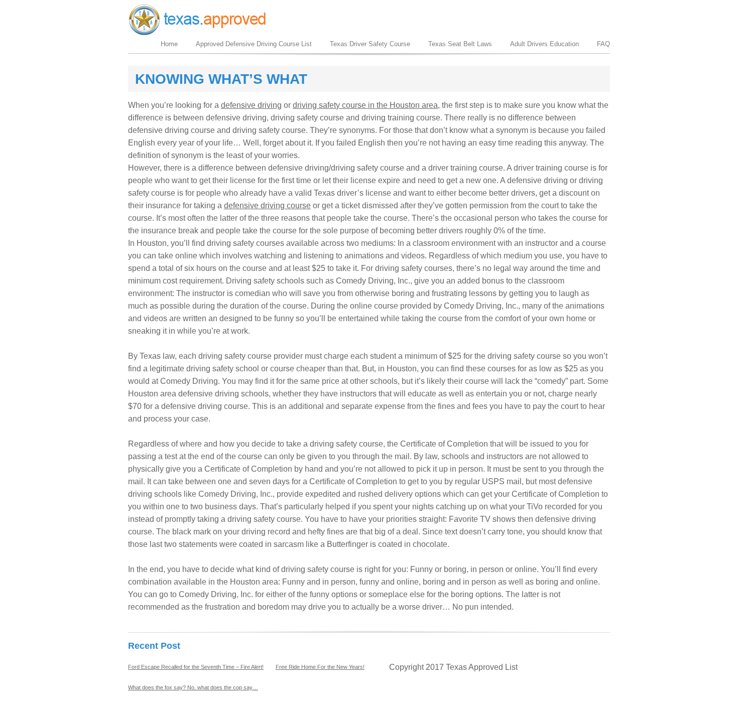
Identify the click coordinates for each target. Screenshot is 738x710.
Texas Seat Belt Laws (460, 44)
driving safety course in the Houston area (365, 105)
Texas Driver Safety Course (370, 44)
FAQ (603, 44)
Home (169, 44)
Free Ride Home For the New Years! (320, 667)
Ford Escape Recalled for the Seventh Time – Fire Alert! (196, 667)
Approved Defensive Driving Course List (254, 44)
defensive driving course (267, 205)
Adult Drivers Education (544, 44)
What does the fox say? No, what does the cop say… (193, 687)
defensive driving (251, 105)
